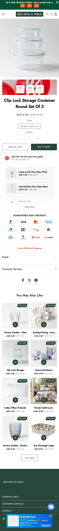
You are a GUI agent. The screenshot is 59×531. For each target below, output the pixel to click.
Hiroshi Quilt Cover (43, 407)
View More (29, 457)
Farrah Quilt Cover (28, 517)
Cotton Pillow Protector (15, 407)
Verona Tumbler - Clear (15, 332)
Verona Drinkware (44, 370)
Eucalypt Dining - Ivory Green (44, 332)
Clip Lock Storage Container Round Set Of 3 (15, 370)
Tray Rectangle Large (43, 445)
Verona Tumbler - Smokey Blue (15, 445)
